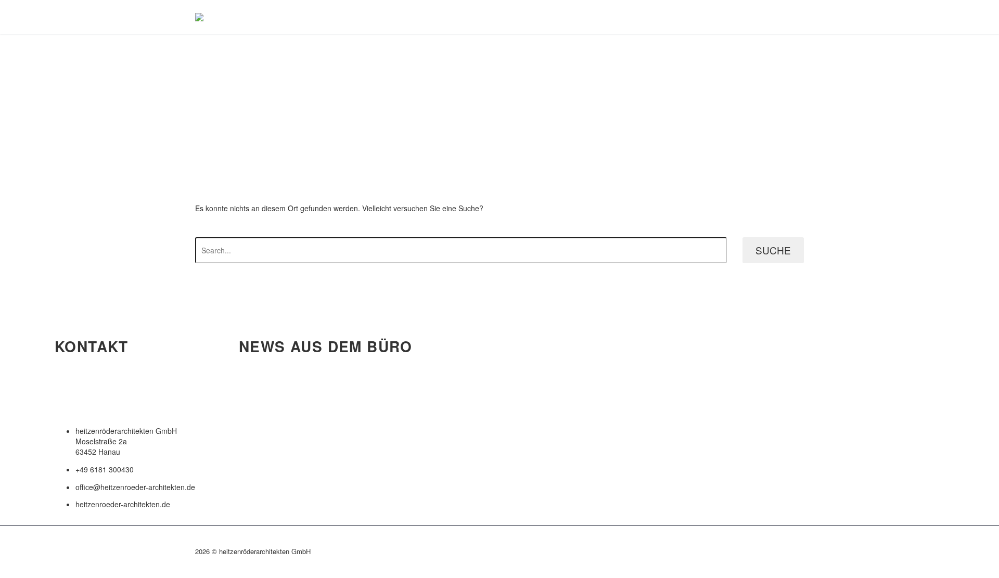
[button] (125, 397)
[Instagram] (801, 552)
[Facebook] (787, 552)
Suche (773, 250)
